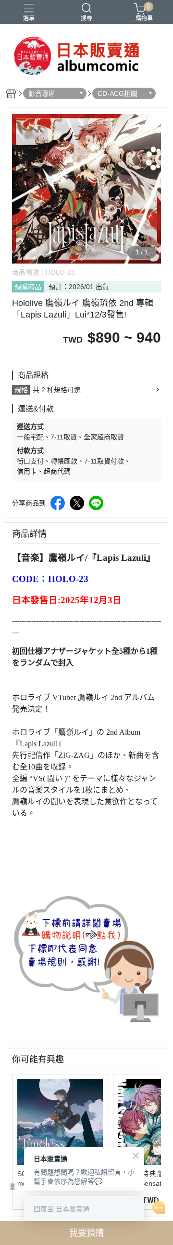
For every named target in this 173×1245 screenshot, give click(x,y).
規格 (21, 390)
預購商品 (27, 287)
